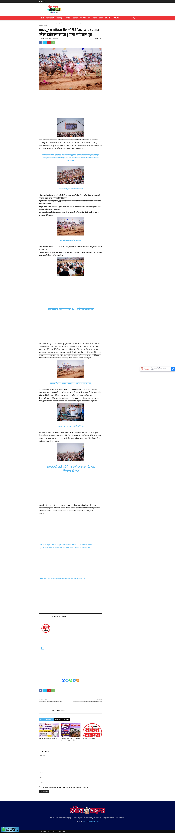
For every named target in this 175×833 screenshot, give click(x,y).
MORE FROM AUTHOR (62, 719)
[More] (77, 680)
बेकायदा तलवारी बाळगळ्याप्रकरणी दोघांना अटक (50, 702)
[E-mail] (42, 648)
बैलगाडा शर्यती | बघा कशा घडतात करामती (70, 189)
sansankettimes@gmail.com (91, 821)
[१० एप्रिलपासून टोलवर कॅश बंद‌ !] (92, 730)
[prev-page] (40, 744)
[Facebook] (40, 42)
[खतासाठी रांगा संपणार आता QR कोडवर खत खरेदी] (49, 730)
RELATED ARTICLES (46, 719)
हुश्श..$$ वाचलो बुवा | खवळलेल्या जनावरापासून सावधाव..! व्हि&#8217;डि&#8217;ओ (65, 547)
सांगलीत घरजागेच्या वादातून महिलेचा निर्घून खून (70, 426)
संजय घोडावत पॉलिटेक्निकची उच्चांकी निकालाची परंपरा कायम (87, 702)
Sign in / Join (42, 1)
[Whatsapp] (70, 680)
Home (42, 18)
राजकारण (75, 18)
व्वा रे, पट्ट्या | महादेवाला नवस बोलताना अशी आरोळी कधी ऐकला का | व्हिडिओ (62, 578)
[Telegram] (74, 680)
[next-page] (43, 744)
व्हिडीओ (68, 18)
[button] (134, 18)
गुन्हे (89, 18)
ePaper (107, 18)
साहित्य (95, 18)
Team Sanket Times (45, 38)
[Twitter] (45, 42)
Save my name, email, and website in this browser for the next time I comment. (64, 787)
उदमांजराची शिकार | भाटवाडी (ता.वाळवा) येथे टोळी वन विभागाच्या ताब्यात (70, 383)
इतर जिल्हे (59, 18)
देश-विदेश (83, 18)
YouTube (115, 18)
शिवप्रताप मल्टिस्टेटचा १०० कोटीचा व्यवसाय (70, 309)
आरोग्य (101, 18)
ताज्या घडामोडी (50, 18)
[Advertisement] (70, 105)
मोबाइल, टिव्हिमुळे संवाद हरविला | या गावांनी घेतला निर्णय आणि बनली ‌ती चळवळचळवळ (66, 544)
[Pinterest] (49, 42)
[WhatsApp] (53, 42)
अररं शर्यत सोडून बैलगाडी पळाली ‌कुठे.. (70, 240)
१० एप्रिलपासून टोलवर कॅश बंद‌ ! (89, 738)
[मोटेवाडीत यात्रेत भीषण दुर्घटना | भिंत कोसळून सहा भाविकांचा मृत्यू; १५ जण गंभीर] (70, 730)
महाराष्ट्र (51, 23)
